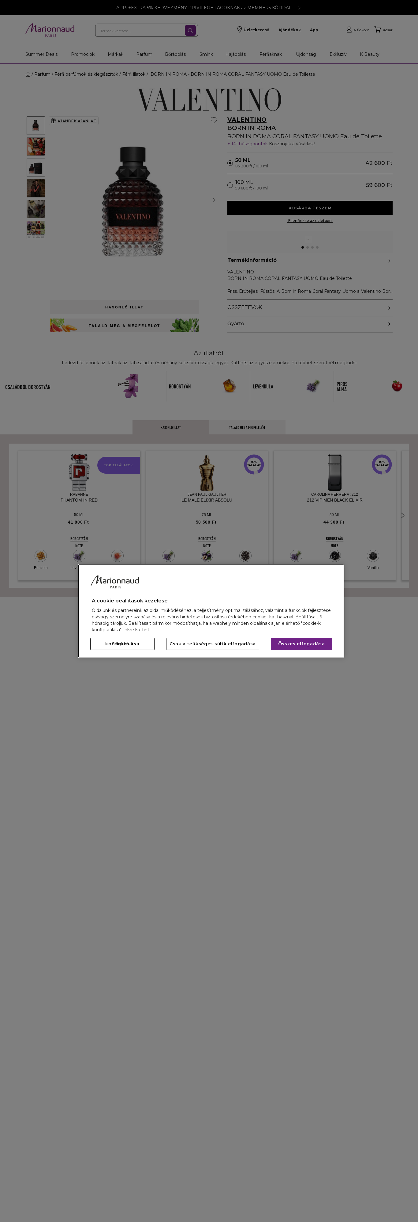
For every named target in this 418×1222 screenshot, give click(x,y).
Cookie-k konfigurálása (122, 644)
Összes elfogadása (301, 644)
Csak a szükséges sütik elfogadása (213, 644)
